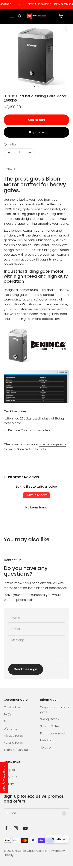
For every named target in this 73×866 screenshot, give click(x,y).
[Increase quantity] (30, 152)
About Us (10, 777)
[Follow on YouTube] (25, 828)
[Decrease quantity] (8, 152)
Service (45, 747)
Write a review (36, 495)
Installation (48, 740)
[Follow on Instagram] (15, 828)
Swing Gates (49, 719)
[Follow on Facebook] (6, 828)
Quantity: (10, 144)
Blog (7, 721)
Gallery (9, 784)
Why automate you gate (54, 709)
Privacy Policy (14, 735)
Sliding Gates (50, 726)
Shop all (10, 770)
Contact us (12, 707)
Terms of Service (16, 750)
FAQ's (7, 714)
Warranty (10, 728)
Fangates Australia (54, 733)
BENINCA (10, 169)
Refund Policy (14, 742)
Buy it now (36, 132)
